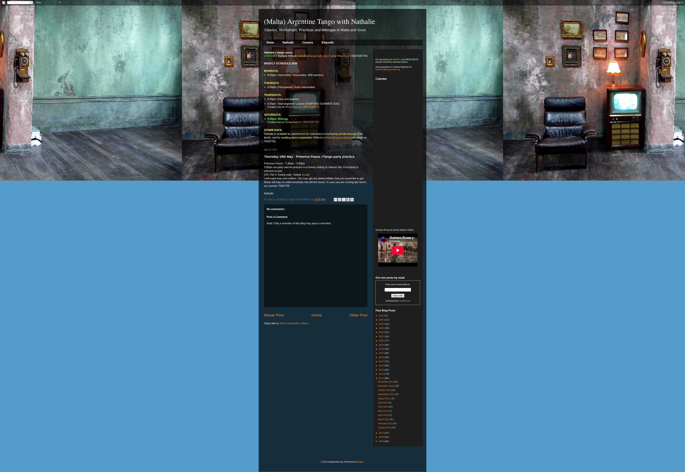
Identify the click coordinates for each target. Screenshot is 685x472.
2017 (381, 353)
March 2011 (384, 419)
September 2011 (386, 394)
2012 (381, 374)
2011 (381, 378)
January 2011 (385, 427)
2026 (381, 315)
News (270, 42)
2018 (381, 349)
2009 (381, 437)
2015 (381, 361)
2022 (381, 332)
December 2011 (386, 382)
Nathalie (288, 42)
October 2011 (385, 390)
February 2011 (385, 423)
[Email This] (335, 199)
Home (316, 315)
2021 (381, 336)
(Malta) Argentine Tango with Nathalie (319, 21)
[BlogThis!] (339, 199)
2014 (381, 365)
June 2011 (383, 407)
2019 (381, 345)
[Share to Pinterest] (352, 199)
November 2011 (386, 386)
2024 (381, 324)
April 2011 (383, 415)
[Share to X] (344, 199)
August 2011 (384, 398)
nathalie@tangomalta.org (312, 55)
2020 (381, 340)
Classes (307, 42)
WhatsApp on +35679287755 (302, 106)
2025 (381, 320)
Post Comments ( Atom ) (294, 323)
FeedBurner (404, 301)
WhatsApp (343, 55)
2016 (381, 357)
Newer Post (274, 315)
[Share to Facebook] (348, 199)
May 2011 (383, 411)
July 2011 (383, 402)
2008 (381, 441)
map (305, 174)
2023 (381, 328)
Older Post (358, 315)
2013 (381, 370)
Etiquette (328, 42)
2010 (381, 433)
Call (331, 55)
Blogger (360, 462)
